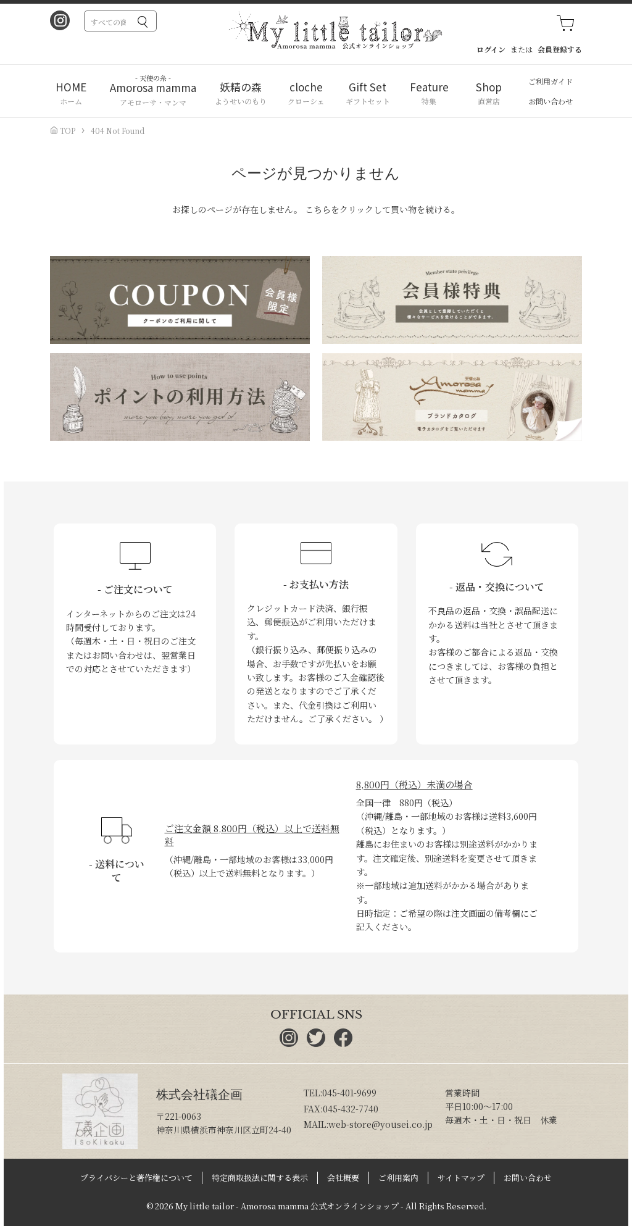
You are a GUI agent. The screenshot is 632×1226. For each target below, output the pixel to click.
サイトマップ (461, 1177)
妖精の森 (241, 86)
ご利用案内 (398, 1177)
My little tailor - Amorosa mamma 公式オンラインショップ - (289, 1206)
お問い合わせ (550, 101)
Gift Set (367, 86)
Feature (429, 86)
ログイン (490, 49)
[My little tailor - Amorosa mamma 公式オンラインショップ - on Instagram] (60, 21)
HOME (71, 86)
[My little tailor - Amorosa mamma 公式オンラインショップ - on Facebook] (343, 1043)
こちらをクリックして (348, 209)
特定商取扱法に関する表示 (260, 1177)
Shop (489, 86)
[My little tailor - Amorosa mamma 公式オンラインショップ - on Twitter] (316, 1043)
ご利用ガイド (550, 81)
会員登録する (560, 49)
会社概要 (343, 1177)
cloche (306, 86)
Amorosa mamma (153, 87)
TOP (66, 130)
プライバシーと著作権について (136, 1177)
